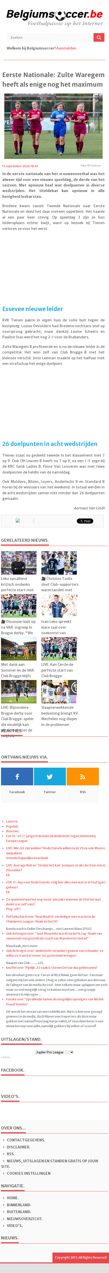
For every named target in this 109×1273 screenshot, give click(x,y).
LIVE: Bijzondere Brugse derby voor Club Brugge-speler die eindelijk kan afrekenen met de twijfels (17, 721)
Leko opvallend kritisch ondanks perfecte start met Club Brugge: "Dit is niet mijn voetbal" (17, 590)
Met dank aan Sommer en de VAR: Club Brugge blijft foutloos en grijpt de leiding (19, 676)
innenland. (19, 1205)
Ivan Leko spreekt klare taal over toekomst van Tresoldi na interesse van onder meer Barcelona (59, 635)
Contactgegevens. (25, 1140)
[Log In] (77, 48)
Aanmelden (66, 48)
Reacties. (13, 831)
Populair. (12, 826)
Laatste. (12, 821)
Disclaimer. (18, 1147)
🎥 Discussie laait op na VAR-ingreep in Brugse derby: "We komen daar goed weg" (18, 633)
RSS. (10, 1154)
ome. (13, 1198)
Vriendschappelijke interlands (27, 858)
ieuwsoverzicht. (25, 1219)
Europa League (17, 841)
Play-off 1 (13, 909)
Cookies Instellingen (28, 1173)
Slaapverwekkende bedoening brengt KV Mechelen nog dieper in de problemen (59, 716)
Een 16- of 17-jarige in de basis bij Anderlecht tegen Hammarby (51, 836)
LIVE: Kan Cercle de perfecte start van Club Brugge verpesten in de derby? (57, 676)
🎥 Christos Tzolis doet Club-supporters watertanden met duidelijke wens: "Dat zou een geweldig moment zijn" (60, 592)
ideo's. (15, 1225)
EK (8, 875)
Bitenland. (18, 1212)
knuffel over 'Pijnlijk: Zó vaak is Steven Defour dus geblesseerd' (52, 968)
